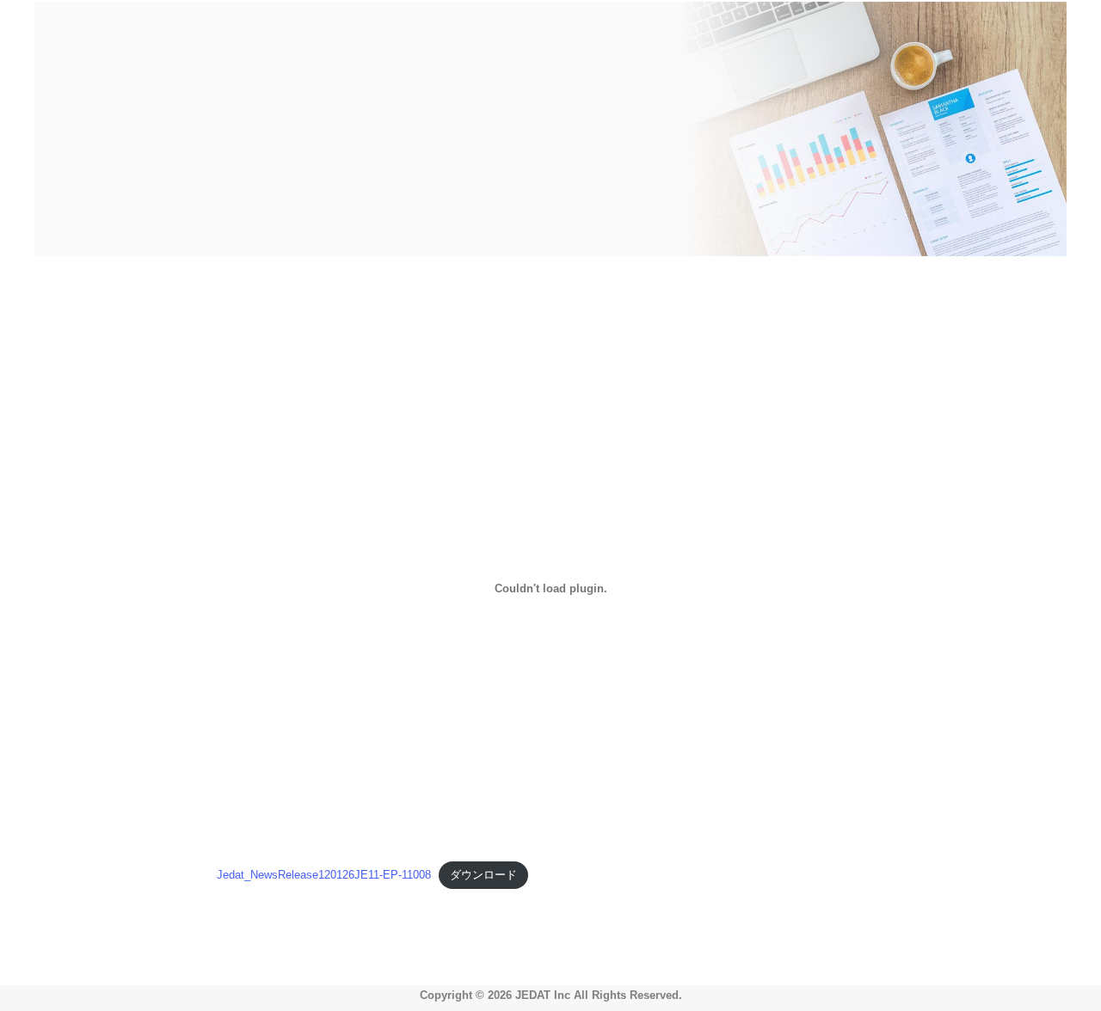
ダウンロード (483, 874)
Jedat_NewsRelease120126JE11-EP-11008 (324, 874)
